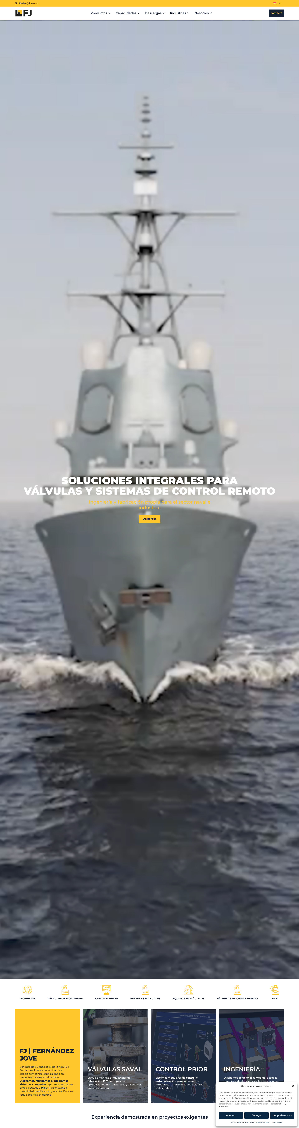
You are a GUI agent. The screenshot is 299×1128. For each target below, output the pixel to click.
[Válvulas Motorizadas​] (65, 990)
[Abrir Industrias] (188, 13)
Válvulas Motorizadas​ (65, 998)
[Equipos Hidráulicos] (188, 990)
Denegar (257, 1115)
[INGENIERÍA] (27, 990)
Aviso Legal (277, 1122)
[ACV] (274, 990)
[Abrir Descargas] (163, 13)
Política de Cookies (240, 1122)
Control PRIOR (106, 998)
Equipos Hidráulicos (188, 998)
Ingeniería (242, 1069)
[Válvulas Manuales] (145, 990)
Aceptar (230, 1115)
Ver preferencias (282, 1115)
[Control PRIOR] (106, 990)
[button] (292, 1086)
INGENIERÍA (27, 998)
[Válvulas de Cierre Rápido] (237, 990)
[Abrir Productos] (109, 13)
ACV (275, 998)
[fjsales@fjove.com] (16, 3)
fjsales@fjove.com (29, 3)
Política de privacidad (260, 1122)
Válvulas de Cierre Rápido (237, 998)
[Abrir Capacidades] (138, 13)
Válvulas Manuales (145, 998)
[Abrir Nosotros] (210, 13)
